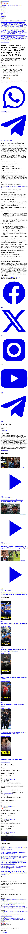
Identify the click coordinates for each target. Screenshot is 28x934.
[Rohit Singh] (4, 62)
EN (2, 2)
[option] (2, 3)
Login (3, 7)
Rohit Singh (4, 64)
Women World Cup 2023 (14, 277)
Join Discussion (4, 779)
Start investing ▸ (4, 840)
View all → (3, 846)
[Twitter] (3, 932)
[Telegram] (5, 932)
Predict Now (11, 779)
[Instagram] (1, 932)
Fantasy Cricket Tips (7, 40)
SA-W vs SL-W (6, 277)
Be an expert (19, 5)
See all (8, 887)
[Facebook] (2, 932)
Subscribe (3, 898)
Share (3, 887)
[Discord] (6, 932)
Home (2, 40)
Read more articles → (5, 450)
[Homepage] (5, 1)
